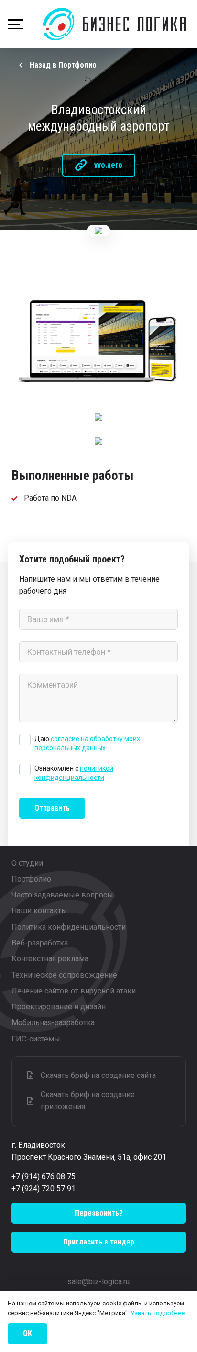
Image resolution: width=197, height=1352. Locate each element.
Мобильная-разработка (53, 1022)
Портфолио (31, 879)
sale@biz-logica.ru (98, 1281)
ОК (27, 1333)
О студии (27, 863)
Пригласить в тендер (98, 1241)
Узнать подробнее (158, 1312)
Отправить (52, 808)
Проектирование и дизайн (58, 1006)
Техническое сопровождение (64, 975)
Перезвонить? (99, 1213)
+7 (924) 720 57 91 (43, 1188)
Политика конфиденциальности (68, 927)
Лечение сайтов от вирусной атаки (73, 990)
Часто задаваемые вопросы (62, 894)
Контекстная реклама (49, 958)
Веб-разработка (39, 942)
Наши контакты (39, 910)
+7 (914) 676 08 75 (43, 1176)
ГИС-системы (35, 1038)
